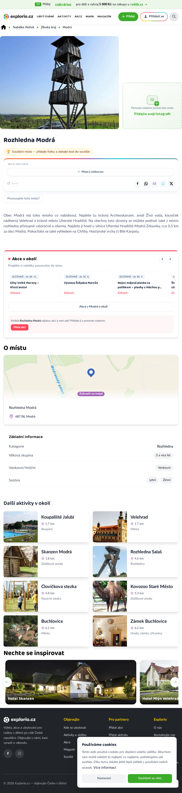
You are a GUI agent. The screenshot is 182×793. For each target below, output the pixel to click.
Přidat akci (20, 327)
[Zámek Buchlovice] (110, 631)
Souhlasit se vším (150, 778)
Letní (152, 480)
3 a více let (163, 455)
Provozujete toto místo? (23, 198)
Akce (78, 16)
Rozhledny (165, 446)
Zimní (166, 480)
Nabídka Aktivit (23, 27)
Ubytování (45, 16)
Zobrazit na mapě (91, 393)
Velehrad (139, 517)
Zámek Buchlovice (149, 621)
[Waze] (162, 183)
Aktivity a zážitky (75, 735)
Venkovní (164, 467)
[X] (171, 183)
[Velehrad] (110, 526)
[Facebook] (8, 753)
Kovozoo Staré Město (152, 586)
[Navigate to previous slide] (7, 682)
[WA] (146, 183)
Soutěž (68, 757)
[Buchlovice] (21, 631)
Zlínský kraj (48, 27)
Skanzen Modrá (56, 552)
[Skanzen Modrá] (21, 561)
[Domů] (3, 27)
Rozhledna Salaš (146, 552)
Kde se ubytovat (75, 727)
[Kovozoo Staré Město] (110, 596)
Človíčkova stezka (59, 586)
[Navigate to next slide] (175, 682)
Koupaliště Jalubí (57, 517)
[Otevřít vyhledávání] (174, 16)
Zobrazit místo (53, 539)
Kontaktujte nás (164, 735)
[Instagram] (19, 753)
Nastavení (104, 778)
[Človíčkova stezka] (21, 596)
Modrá (67, 27)
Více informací (104, 767)
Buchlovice (52, 621)
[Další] (170, 259)
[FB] (137, 183)
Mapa (90, 16)
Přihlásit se (156, 16)
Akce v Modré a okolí (93, 306)
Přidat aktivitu (118, 735)
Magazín (104, 16)
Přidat (130, 16)
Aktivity (64, 16)
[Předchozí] (162, 259)
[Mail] (154, 183)
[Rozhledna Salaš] (110, 561)
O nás (158, 727)
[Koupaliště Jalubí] (21, 526)
